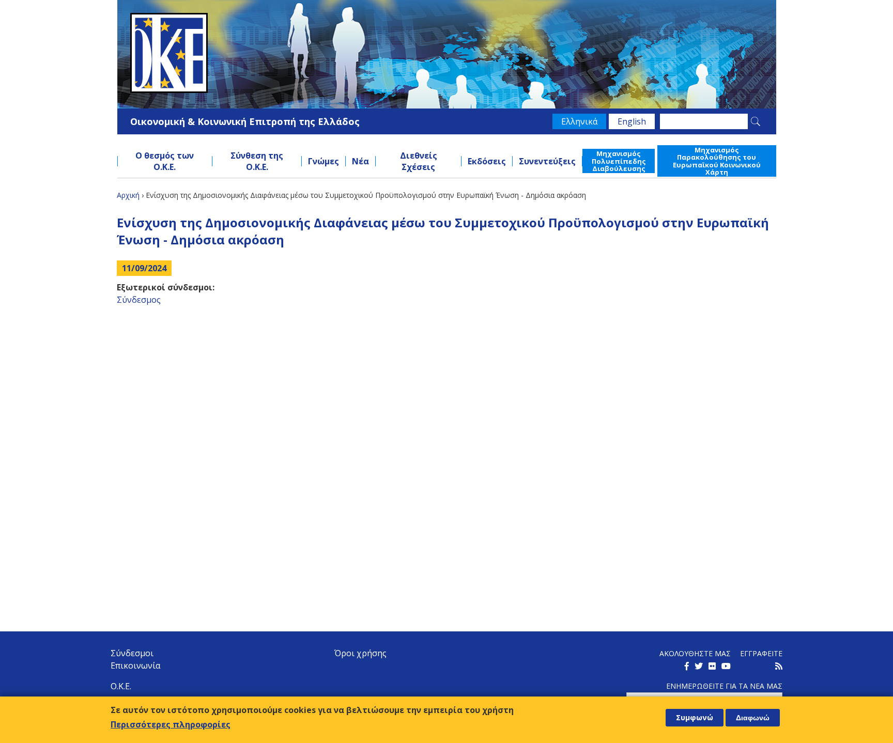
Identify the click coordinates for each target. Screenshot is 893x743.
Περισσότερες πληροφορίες (170, 724)
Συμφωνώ (694, 717)
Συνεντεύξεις (547, 161)
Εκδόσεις (487, 161)
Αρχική (128, 195)
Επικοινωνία (135, 665)
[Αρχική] (446, 53)
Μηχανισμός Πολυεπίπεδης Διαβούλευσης (619, 161)
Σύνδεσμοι (132, 653)
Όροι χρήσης (360, 653)
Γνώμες (323, 161)
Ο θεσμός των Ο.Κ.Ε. (164, 161)
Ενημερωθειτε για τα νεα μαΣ (724, 686)
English (632, 121)
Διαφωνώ (752, 718)
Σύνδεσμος (139, 299)
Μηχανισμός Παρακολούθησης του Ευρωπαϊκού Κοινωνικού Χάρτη (717, 161)
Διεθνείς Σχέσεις (418, 161)
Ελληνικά (579, 121)
